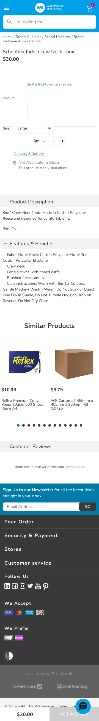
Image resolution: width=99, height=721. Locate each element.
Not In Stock (74, 714)
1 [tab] (18, 425)
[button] (83, 706)
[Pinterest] (45, 586)
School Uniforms (57, 36)
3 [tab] (29, 425)
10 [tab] (65, 425)
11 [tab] (70, 425)
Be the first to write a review (49, 84)
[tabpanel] (25, 380)
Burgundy (20, 110)
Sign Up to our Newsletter (28, 490)
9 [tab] (60, 425)
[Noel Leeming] (72, 686)
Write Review (75, 467)
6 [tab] (44, 425)
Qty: (37, 141)
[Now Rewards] (19, 638)
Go (87, 506)
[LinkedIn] (7, 586)
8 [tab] (55, 425)
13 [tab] (81, 425)
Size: (6, 128)
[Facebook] (15, 586)
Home (7, 36)
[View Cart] (86, 8)
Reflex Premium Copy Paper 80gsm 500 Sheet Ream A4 (22, 404)
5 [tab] (39, 425)
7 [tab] (49, 425)
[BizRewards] (8, 637)
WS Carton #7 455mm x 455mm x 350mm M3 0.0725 (72, 404)
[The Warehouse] (27, 686)
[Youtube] (38, 586)
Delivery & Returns (29, 153)
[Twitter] (30, 586)
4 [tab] (34, 425)
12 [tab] (76, 425)
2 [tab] (23, 425)
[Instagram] (22, 586)
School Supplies (28, 36)
